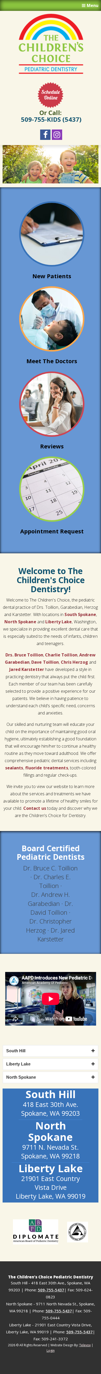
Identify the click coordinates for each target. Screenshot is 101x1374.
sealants (14, 768)
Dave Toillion (45, 662)
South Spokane (80, 614)
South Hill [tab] (15, 1051)
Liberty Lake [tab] (18, 1064)
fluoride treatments (46, 768)
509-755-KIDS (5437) (51, 119)
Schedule (50, 95)
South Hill (51, 1094)
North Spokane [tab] (21, 1077)
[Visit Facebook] (45, 135)
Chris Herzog (74, 662)
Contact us (34, 808)
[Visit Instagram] (57, 135)
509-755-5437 (51, 1289)
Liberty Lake (58, 622)
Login (51, 1350)
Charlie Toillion (61, 655)
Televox (85, 1345)
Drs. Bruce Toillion (24, 655)
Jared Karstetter (26, 669)
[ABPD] (35, 1231)
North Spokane (20, 622)
